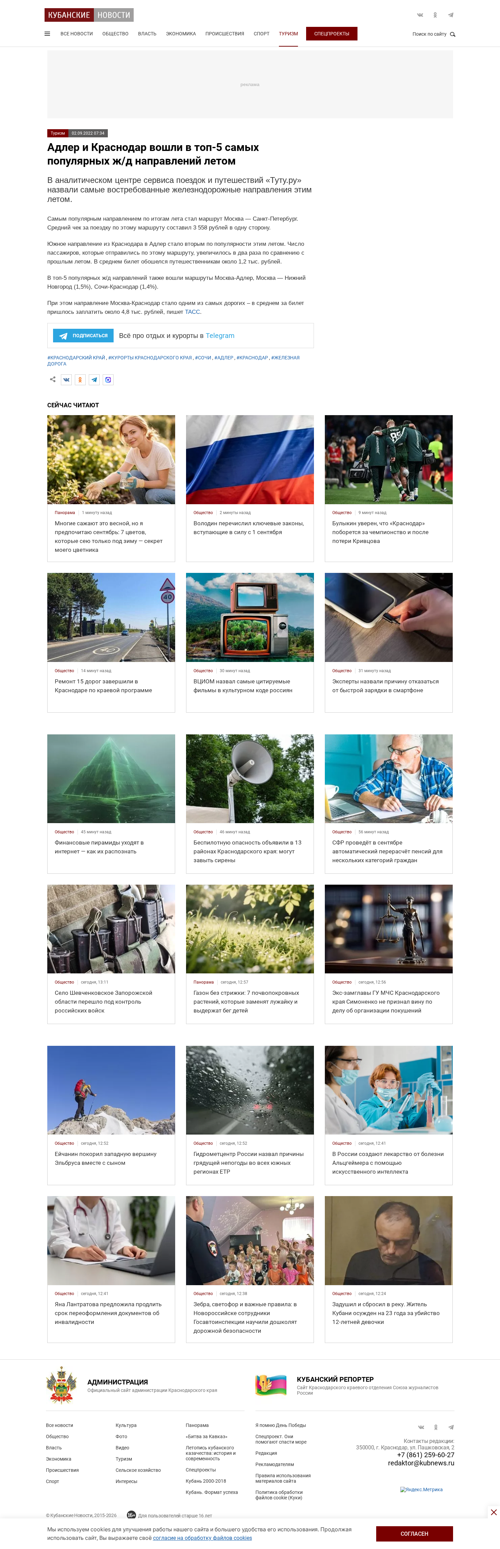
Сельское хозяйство (138, 1470)
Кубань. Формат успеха (212, 1492)
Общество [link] (203, 512)
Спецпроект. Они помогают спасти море (280, 1439)
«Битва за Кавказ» (207, 1436)
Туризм (288, 33)
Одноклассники (435, 15)
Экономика (181, 33)
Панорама (197, 1425)
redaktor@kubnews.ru (421, 1463)
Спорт (261, 33)
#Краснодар (252, 357)
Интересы (126, 1481)
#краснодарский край (76, 357)
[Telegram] (94, 379)
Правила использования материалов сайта (283, 1478)
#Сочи (203, 357)
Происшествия (224, 33)
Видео (122, 1447)
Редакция (266, 1453)
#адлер (223, 357)
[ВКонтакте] (66, 379)
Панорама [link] (65, 512)
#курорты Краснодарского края (150, 357)
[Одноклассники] (80, 379)
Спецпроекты (331, 33)
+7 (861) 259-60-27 (425, 1455)
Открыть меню (48, 35)
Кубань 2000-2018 (206, 1481)
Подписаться (90, 335)
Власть (147, 33)
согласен (414, 1534)
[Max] (108, 379)
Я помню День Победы (280, 1425)
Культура (126, 1425)
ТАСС (192, 312)
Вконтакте (420, 15)
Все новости (77, 33)
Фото (121, 1436)
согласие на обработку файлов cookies (202, 1538)
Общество (115, 33)
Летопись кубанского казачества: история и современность (211, 1453)
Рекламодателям (274, 1464)
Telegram (451, 15)
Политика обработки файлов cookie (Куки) (279, 1495)
